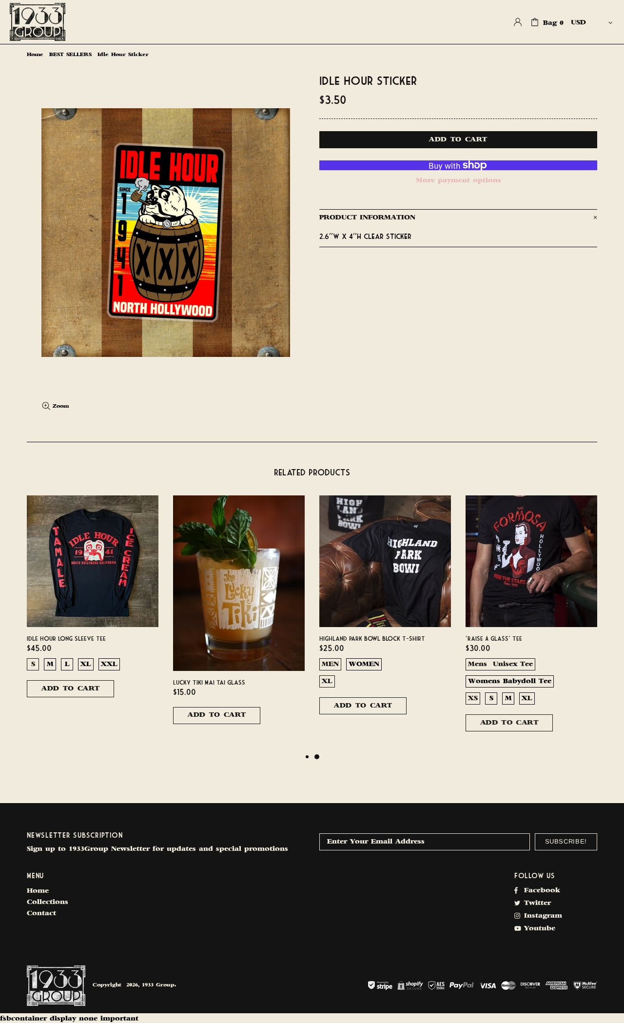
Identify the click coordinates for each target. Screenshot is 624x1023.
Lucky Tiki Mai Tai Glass (209, 682)
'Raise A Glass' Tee (494, 638)
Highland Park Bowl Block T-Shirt (372, 638)
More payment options (458, 180)
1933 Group (37, 22)
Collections (47, 902)
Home (35, 55)
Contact (41, 913)
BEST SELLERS (70, 55)
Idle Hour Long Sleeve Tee (66, 638)
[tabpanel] (385, 614)
